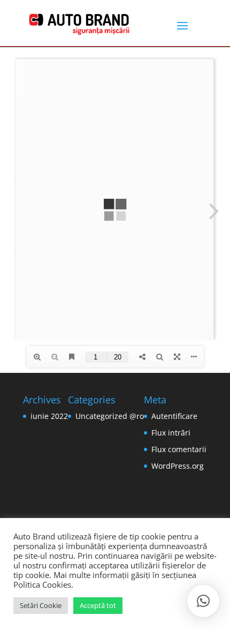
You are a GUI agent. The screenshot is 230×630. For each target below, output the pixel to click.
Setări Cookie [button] (41, 605)
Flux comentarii (178, 449)
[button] (203, 601)
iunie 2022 (49, 416)
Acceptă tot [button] (98, 605)
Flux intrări (170, 433)
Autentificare (174, 416)
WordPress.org (177, 466)
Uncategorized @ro (109, 416)
